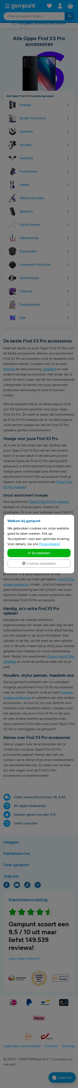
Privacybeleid (49, 544)
